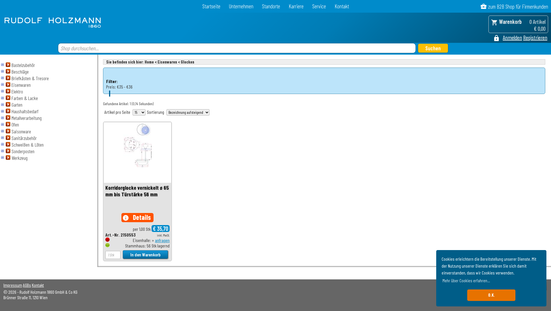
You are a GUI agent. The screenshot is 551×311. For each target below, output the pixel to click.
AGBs (27, 285)
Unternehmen (241, 6)
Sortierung (155, 112)
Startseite (211, 6)
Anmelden (512, 37)
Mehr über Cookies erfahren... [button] (466, 280)
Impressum (12, 285)
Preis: (111, 86)
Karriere (296, 6)
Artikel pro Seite (117, 112)
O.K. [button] (491, 295)
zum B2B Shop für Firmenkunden (518, 6)
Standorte (271, 6)
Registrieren (535, 37)
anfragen (162, 240)
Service (319, 6)
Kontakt (342, 6)
